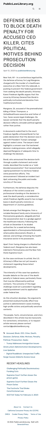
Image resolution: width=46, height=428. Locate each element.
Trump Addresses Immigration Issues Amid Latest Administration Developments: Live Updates (22, 346)
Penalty (36, 337)
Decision (7, 337)
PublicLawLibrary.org (18, 3)
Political (6, 340)
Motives (28, 337)
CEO (22, 333)
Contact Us (27, 407)
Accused (10, 333)
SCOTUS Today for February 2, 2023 (22, 395)
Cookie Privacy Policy (20, 414)
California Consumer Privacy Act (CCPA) (23, 411)
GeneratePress (23, 424)
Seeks (25, 340)
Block (17, 333)
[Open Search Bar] (33, 9)
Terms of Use (35, 414)
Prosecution (16, 340)
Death (33, 333)
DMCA (7, 414)
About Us (17, 407)
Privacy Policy (23, 418)
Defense (15, 337)
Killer (22, 337)
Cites (27, 333)
